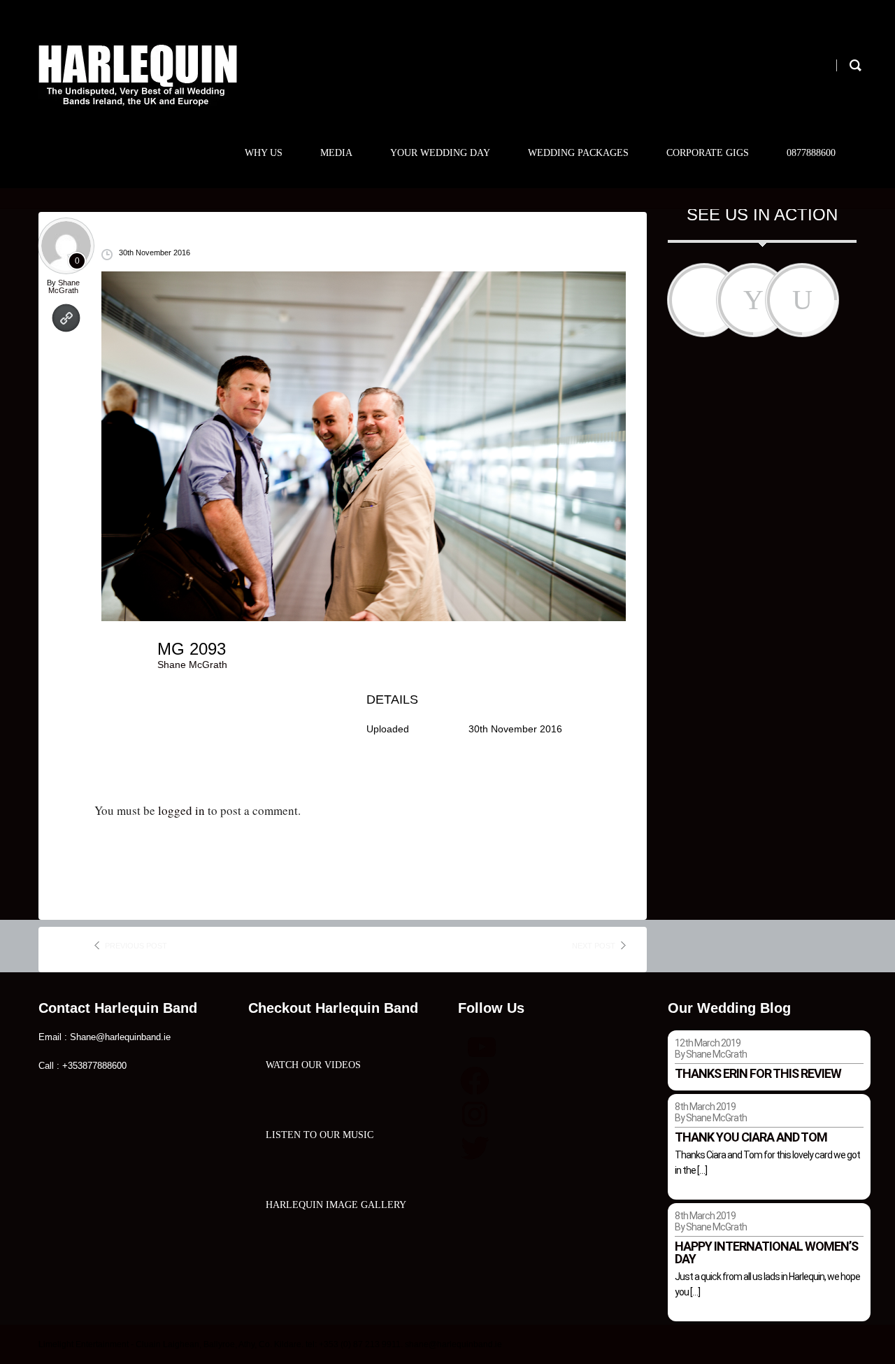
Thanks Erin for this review (758, 1073)
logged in (181, 810)
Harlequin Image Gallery (336, 1205)
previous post (136, 946)
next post (593, 946)
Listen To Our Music (319, 1135)
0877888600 (811, 153)
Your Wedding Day (440, 153)
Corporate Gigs (707, 153)
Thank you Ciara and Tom (751, 1137)
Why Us (263, 153)
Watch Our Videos (313, 1065)
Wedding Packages (578, 153)
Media (336, 153)
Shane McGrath (64, 286)
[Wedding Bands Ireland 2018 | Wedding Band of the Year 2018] (137, 74)
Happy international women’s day (766, 1252)
